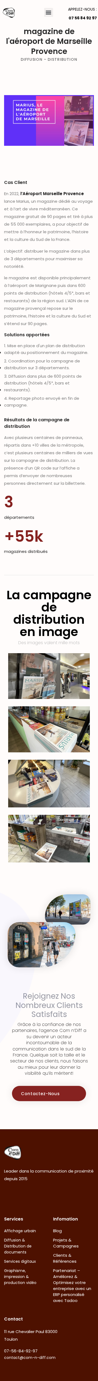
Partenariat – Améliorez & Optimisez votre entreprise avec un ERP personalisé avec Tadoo (72, 1285)
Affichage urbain (20, 1231)
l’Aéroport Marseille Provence (52, 193)
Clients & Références (64, 1258)
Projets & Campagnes (66, 1243)
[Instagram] (28, 1195)
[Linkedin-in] (46, 1195)
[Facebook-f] (10, 1195)
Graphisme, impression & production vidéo (20, 1276)
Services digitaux (20, 1261)
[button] (48, 12)
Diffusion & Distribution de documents (18, 1246)
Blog (57, 1231)
